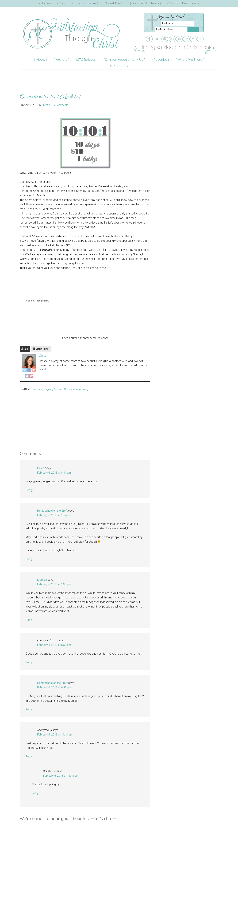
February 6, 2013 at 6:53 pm (54, 687)
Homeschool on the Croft (52, 510)
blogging (48, 389)
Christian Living (72, 389)
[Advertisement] (119, 78)
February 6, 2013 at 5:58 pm (54, 645)
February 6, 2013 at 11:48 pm (60, 775)
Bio (26, 349)
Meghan (42, 579)
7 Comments (61, 105)
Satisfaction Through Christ (72, 33)
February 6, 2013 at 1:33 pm (54, 584)
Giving (85, 389)
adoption (38, 389)
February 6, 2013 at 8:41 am (54, 472)
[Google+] (34, 371)
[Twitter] (24, 371)
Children (58, 389)
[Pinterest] (31, 376)
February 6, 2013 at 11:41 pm (54, 734)
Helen (40, 468)
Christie (44, 356)
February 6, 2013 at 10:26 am (54, 515)
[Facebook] (29, 371)
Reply (29, 490)
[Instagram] (27, 376)
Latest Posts (42, 349)
